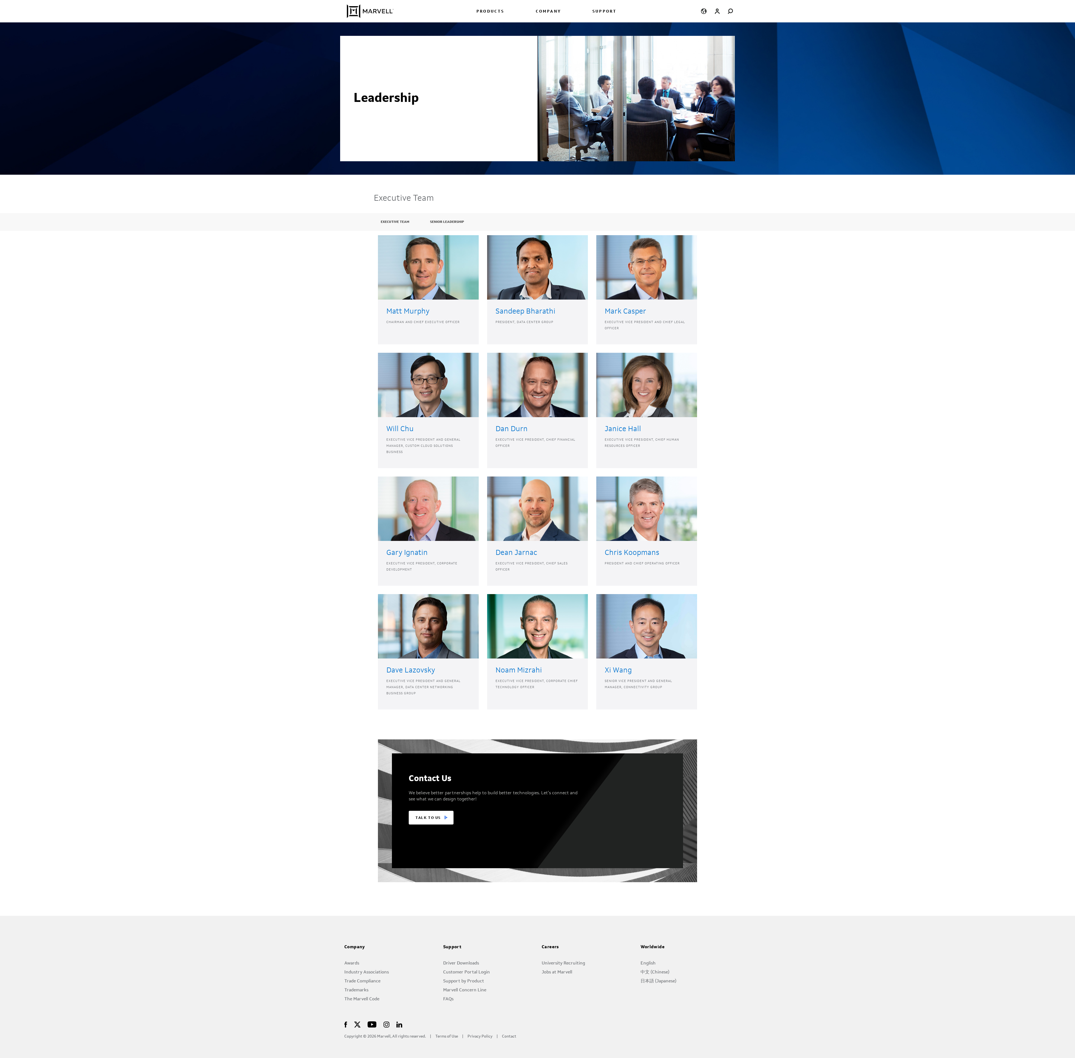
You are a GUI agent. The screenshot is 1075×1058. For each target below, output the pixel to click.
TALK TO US (428, 818)
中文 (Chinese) (655, 972)
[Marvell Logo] (367, 11)
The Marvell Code (361, 999)
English (648, 963)
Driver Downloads (461, 963)
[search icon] (730, 11)
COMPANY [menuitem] (548, 11)
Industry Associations (366, 972)
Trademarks (356, 990)
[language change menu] (703, 11)
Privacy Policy (480, 1036)
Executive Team (395, 222)
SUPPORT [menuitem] (604, 11)
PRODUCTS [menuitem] (490, 11)
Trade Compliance (362, 981)
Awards (351, 963)
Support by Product (463, 981)
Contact (509, 1036)
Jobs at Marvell (557, 972)
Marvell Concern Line (464, 990)
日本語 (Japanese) (658, 981)
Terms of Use (446, 1036)
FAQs (448, 999)
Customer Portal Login (466, 972)
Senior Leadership (447, 222)
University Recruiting (563, 963)
